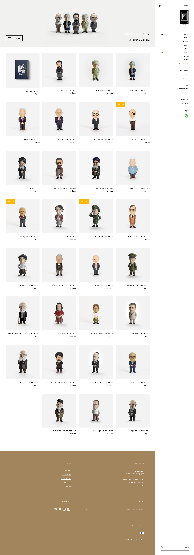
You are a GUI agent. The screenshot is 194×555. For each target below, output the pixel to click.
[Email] (55, 509)
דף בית (147, 34)
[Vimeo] (59, 509)
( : (124, 539)
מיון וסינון (16, 38)
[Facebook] (68, 509)
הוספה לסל (128, 82)
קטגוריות (138, 34)
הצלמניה (128, 539)
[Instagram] (64, 509)
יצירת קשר (68, 471)
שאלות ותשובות (66, 474)
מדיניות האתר (67, 482)
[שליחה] (85, 510)
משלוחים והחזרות (66, 478)
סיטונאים (68, 486)
